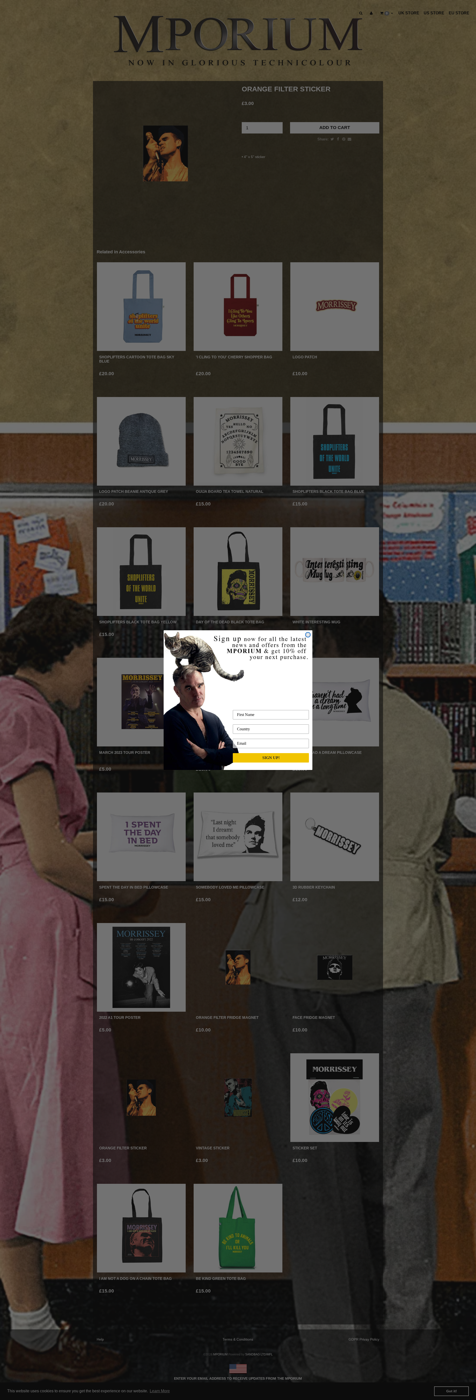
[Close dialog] (307, 634)
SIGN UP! (271, 758)
